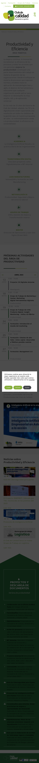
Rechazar (17, 387)
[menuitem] (23, 6)
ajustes (31, 380)
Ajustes (27, 387)
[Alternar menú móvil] (35, 13)
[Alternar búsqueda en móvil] (35, 15)
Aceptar (8, 387)
